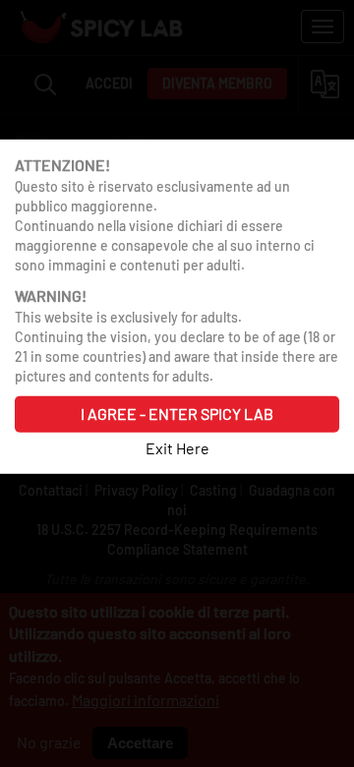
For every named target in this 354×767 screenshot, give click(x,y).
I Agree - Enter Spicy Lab (177, 413)
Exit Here (177, 447)
